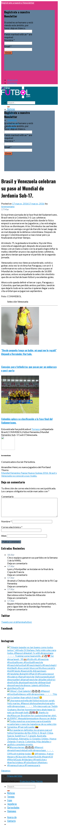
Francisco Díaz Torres (31, 781)
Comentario (7, 496)
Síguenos (5, 770)
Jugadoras (12, 120)
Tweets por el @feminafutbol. (16, 621)
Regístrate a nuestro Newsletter (17, 2)
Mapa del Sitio (14, 775)
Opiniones (11, 811)
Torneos (35, 429)
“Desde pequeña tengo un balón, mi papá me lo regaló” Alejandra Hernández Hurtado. (29, 352)
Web (3, 535)
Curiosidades (13, 807)
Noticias (11, 109)
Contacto (12, 82)
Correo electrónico (11, 527)
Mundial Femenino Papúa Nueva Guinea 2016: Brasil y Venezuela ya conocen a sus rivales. (29, 474)
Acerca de (12, 79)
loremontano (8, 206)
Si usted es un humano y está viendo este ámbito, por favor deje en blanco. (18, 25)
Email (7, 46)
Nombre (9, 40)
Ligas (9, 800)
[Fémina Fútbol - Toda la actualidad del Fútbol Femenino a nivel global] (15, 97)
